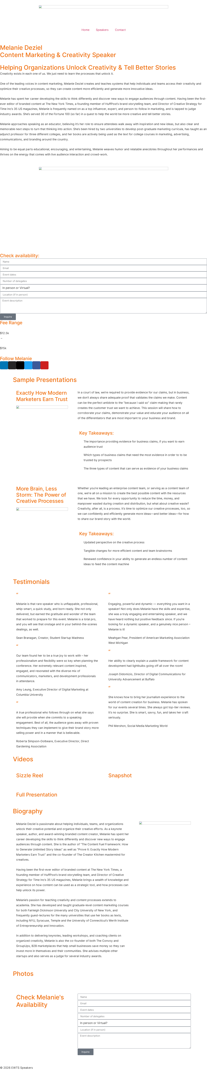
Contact (120, 30)
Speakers (102, 30)
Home (85, 30)
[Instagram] (12, 365)
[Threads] (20, 365)
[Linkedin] (4, 365)
